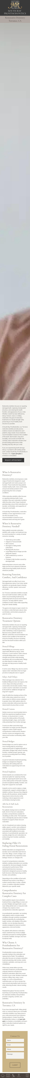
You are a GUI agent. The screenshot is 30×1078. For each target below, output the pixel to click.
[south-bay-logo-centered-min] (15, 1)
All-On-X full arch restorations (15, 812)
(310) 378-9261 (16, 453)
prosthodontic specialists (11, 913)
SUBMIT (15, 1065)
